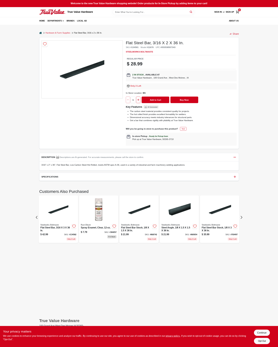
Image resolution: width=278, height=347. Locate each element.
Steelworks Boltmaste (139, 52)
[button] (139, 157)
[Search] (191, 11)
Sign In (218, 12)
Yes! (183, 129)
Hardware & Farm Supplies (57, 33)
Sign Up (230, 12)
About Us (234, 21)
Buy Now (184, 100)
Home (42, 21)
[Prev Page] (37, 217)
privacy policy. (173, 336)
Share (236, 34)
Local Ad (82, 21)
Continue (262, 332)
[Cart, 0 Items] (237, 11)
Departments (54, 21)
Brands (71, 21)
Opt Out (262, 341)
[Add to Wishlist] (44, 44)
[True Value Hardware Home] (52, 12)
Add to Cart (155, 100)
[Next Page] (241, 217)
